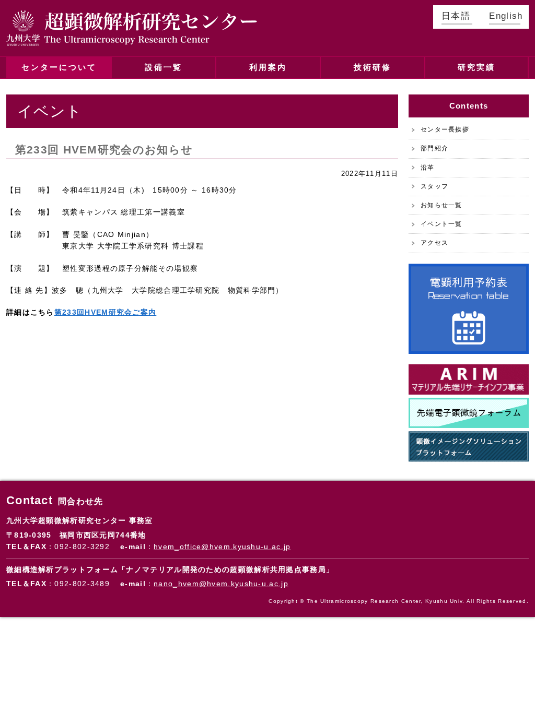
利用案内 (268, 67)
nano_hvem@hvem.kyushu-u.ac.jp (221, 583)
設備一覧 (163, 67)
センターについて (59, 67)
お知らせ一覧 (441, 205)
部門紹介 (434, 148)
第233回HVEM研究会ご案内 (105, 312)
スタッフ (434, 186)
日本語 (455, 16)
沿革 (428, 167)
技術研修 (372, 67)
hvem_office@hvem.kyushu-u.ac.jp (222, 546)
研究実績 (476, 67)
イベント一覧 (441, 224)
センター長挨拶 (445, 129)
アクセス (434, 242)
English (504, 16)
